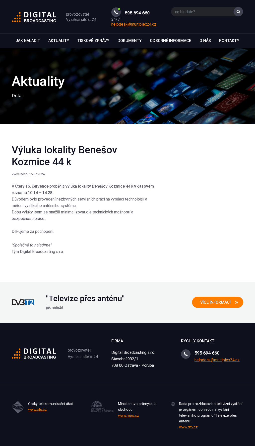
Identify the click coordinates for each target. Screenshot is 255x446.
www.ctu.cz (37, 409)
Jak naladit (28, 40)
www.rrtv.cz (188, 427)
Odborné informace (170, 40)
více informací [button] (215, 302)
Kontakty (229, 40)
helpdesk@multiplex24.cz (133, 24)
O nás (205, 40)
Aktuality (58, 40)
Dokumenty (130, 40)
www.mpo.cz (128, 415)
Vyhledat (238, 11)
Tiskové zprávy (93, 40)
